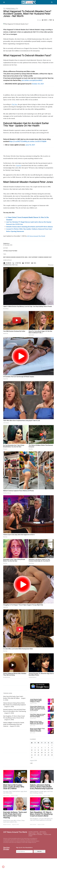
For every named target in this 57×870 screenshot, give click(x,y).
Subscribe (39, 851)
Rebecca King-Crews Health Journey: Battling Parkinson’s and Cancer (36, 723)
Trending (32, 809)
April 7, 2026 (32, 725)
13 (41, 750)
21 (45, 752)
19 (38, 752)
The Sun (14, 104)
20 (41, 752)
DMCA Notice (43, 831)
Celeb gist (6, 781)
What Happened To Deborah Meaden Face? (40, 257)
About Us (39, 833)
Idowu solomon (6, 795)
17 (31, 752)
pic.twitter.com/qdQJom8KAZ (32, 80)
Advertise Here (47, 834)
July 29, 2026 (33, 718)
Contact (45, 833)
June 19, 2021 (30, 145)
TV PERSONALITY (10, 9)
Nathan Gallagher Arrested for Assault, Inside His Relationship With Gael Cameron (13, 724)
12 (38, 750)
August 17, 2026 (33, 703)
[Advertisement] (15, 741)
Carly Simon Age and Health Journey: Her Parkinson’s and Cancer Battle (37, 715)
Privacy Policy (32, 833)
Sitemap (30, 835)
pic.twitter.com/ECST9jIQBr (37, 141)
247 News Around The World (10, 250)
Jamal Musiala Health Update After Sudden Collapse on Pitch (36, 700)
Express (18, 165)
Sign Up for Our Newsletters (24, 848)
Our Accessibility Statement (35, 834)
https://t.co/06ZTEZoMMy (18, 141)
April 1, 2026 (32, 732)
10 (31, 750)
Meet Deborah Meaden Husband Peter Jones (15, 257)
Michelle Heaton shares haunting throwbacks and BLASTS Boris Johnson (29, 226)
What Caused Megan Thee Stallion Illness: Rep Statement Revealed (37, 730)
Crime (5, 809)
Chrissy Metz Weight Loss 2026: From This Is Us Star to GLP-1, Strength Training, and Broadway (37, 708)
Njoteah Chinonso (7, 824)
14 (45, 750)
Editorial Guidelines (33, 831)
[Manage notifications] (3, 867)
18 (35, 752)
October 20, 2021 (38, 84)
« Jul (31, 763)
